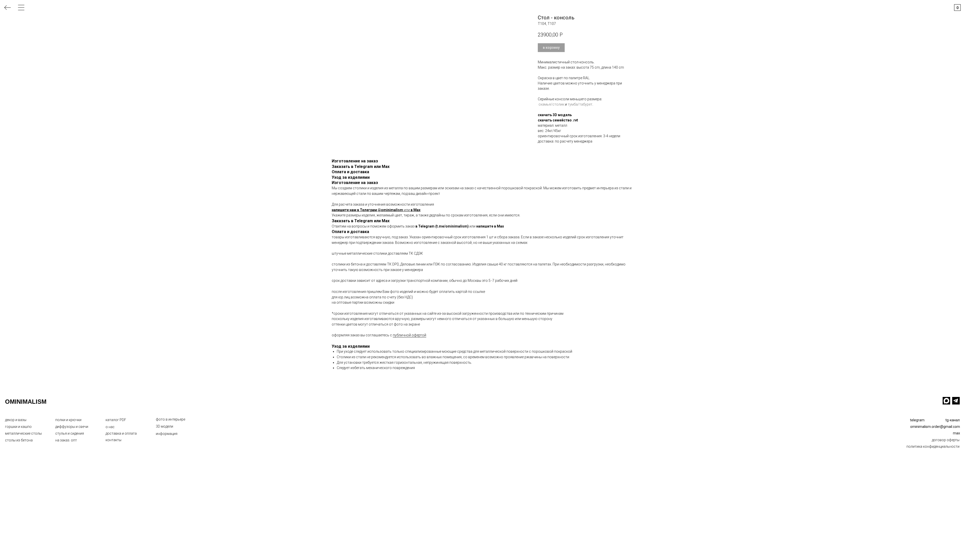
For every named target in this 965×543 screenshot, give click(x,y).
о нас (110, 427)
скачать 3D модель (555, 115)
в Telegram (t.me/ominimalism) (442, 226)
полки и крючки (68, 420)
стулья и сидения (69, 433)
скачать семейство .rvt (558, 120)
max (956, 433)
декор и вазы (15, 420)
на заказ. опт (66, 440)
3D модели (164, 426)
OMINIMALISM (25, 401)
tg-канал (952, 420)
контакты (113, 440)
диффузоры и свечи (71, 427)
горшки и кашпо (18, 427)
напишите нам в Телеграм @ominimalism (367, 210)
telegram (917, 420)
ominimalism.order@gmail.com (935, 427)
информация (166, 434)
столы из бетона (19, 440)
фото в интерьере (170, 419)
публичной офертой (409, 335)
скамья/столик (551, 104)
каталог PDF (116, 420)
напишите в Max (490, 226)
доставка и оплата (121, 433)
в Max (415, 210)
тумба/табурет (580, 104)
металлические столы (23, 433)
